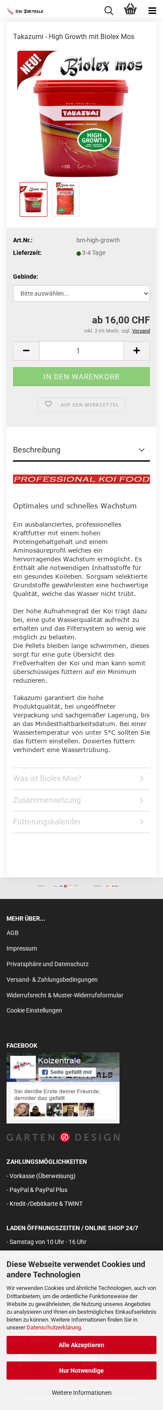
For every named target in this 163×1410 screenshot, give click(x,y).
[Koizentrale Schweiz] (21, 11)
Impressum (22, 948)
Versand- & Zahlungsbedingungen (52, 979)
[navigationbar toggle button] (152, 11)
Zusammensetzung (47, 799)
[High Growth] (82, 114)
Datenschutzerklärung (54, 1327)
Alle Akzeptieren (81, 1345)
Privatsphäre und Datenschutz (48, 964)
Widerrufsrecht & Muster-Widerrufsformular (65, 995)
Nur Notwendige (81, 1370)
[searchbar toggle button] (109, 11)
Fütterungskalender (47, 821)
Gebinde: (25, 276)
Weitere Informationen (82, 1392)
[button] (26, 351)
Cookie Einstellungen (34, 1010)
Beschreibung (36, 449)
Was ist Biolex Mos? (47, 778)
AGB (13, 932)
